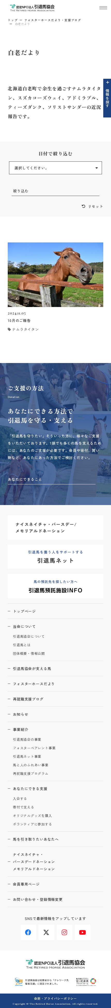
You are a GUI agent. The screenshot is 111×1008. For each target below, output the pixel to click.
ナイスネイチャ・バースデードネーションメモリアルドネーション (34, 861)
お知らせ (20, 714)
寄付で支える (23, 807)
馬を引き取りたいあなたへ (36, 839)
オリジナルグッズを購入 (32, 816)
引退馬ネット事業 (27, 756)
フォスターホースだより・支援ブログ (52, 20)
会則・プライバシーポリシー (55, 998)
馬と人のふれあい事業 (31, 765)
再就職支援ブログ (28, 699)
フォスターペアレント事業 (34, 748)
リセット (95, 206)
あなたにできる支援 (30, 788)
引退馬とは (22, 645)
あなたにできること (25, 479)
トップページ (24, 611)
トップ (13, 20)
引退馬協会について (29, 636)
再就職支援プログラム (31, 773)
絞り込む (20, 190)
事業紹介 (20, 729)
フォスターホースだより (34, 683)
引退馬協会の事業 (27, 739)
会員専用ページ (26, 884)
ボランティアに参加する (32, 824)
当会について (24, 626)
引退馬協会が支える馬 (32, 668)
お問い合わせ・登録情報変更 (38, 899)
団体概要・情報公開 (29, 653)
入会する (20, 799)
